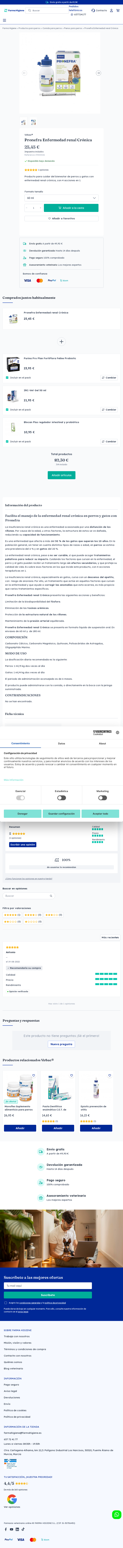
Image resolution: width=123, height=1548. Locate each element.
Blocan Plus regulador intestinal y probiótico (51, 422)
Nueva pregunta (61, 1044)
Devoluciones (12, 1397)
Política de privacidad (17, 1416)
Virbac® (29, 134)
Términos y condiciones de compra (25, 1349)
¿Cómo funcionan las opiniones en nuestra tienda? (28, 878)
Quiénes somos (13, 1362)
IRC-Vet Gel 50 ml (35, 390)
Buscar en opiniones (15, 888)
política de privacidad (55, 1303)
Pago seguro (11, 1384)
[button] (23, 121)
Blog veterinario (13, 1368)
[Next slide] (98, 73)
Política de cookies (15, 1410)
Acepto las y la (37, 1303)
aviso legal (23, 1311)
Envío (7, 1403)
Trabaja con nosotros (17, 1336)
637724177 (80, 14)
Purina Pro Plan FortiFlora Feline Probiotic (50, 358)
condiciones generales (30, 1303)
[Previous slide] (24, 73)
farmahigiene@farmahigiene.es (22, 1432)
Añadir (20, 1128)
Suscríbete (48, 1295)
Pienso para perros (73, 28)
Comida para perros (52, 28)
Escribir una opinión (23, 844)
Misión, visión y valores (17, 1342)
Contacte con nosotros (17, 1355)
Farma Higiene (9, 28)
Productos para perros (29, 28)
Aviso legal (10, 1391)
